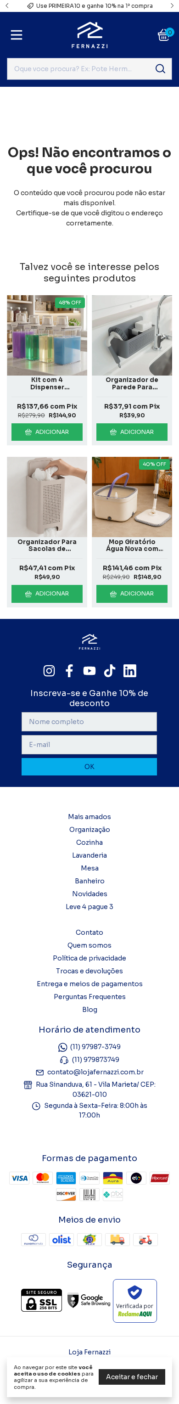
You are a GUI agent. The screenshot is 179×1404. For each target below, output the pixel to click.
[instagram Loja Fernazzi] (49, 671)
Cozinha (89, 842)
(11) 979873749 (95, 1060)
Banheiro (90, 881)
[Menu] (18, 34)
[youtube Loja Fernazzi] (89, 671)
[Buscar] (160, 68)
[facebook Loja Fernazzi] (69, 671)
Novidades (89, 894)
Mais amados (89, 817)
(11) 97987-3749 (95, 1047)
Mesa (90, 868)
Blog (89, 1009)
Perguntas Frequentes (90, 997)
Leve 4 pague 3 (89, 907)
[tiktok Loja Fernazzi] (110, 671)
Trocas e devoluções (89, 971)
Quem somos (89, 945)
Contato (89, 932)
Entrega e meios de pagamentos (90, 984)
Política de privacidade (89, 958)
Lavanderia (89, 855)
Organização (89, 830)
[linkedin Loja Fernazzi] (130, 671)
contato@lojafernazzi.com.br (95, 1072)
